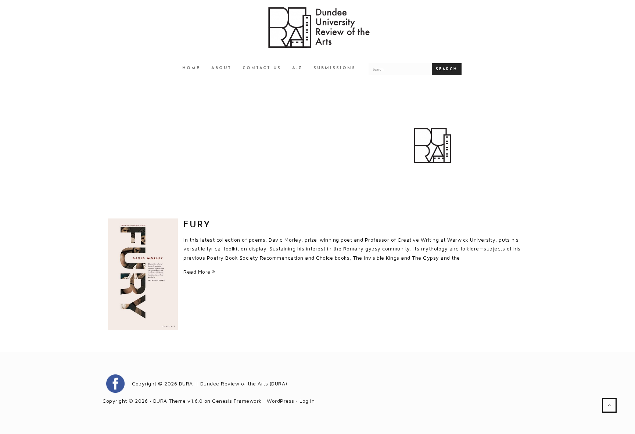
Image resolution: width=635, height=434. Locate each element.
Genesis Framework (237, 401)
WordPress (280, 401)
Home (191, 68)
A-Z (297, 68)
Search (447, 69)
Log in (307, 401)
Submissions (334, 68)
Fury (197, 225)
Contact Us (262, 68)
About (221, 68)
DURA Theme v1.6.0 (178, 401)
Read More (197, 271)
